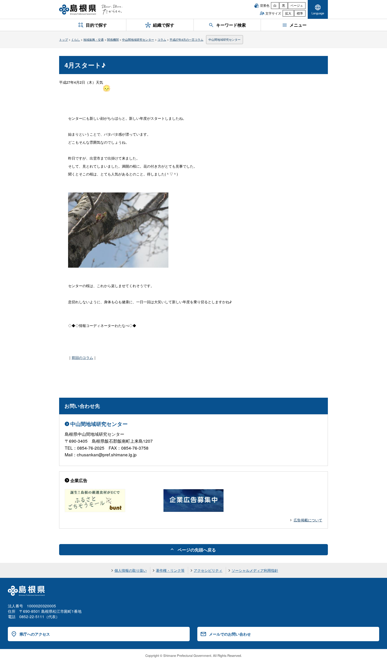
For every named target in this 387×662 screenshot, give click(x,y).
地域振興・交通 (93, 39)
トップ (63, 39)
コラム (161, 39)
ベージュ (296, 5)
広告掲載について (308, 520)
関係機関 (113, 39)
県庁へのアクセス (34, 634)
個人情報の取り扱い (130, 570)
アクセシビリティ (208, 570)
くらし (75, 39)
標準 (300, 13)
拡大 (288, 13)
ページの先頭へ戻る (197, 550)
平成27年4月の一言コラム (186, 39)
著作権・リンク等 (170, 570)
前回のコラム (82, 357)
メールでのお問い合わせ (230, 634)
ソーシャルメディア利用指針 (255, 570)
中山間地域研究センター (138, 39)
